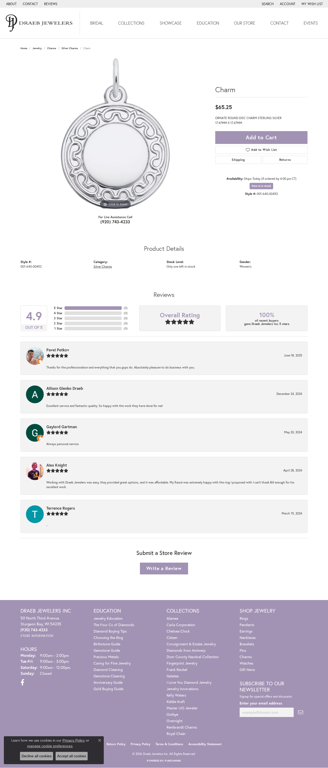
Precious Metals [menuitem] (106, 656)
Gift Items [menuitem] (247, 669)
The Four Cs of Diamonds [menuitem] (114, 624)
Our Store (244, 23)
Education (208, 23)
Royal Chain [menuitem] (176, 733)
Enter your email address (261, 703)
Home (23, 48)
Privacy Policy (140, 744)
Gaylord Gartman (61, 426)
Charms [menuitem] (246, 656)
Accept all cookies (71, 756)
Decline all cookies (37, 756)
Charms (51, 48)
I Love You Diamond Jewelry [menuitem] (189, 682)
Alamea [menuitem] (172, 618)
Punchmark (173, 760)
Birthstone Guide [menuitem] (107, 643)
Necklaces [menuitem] (248, 637)
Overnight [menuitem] (174, 720)
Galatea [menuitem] (173, 676)
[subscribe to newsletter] (301, 712)
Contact (279, 23)
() (126, 308)
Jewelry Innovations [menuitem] (183, 688)
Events (311, 23)
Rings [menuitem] (244, 618)
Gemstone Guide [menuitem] (107, 650)
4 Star (58, 313)
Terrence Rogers (60, 508)
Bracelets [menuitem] (247, 643)
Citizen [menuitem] (172, 637)
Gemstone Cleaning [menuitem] (109, 676)
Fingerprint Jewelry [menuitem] (182, 663)
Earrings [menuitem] (246, 631)
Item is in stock (261, 186)
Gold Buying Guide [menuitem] (108, 688)
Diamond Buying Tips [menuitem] (110, 631)
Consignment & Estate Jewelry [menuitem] (191, 643)
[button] (267, 4)
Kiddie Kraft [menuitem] (176, 701)
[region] (115, 134)
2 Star (58, 323)
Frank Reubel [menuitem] (177, 669)
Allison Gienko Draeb (64, 388)
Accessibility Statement (205, 744)
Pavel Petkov (57, 349)
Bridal (96, 23)
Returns (285, 160)
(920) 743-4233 (115, 221)
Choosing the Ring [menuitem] (108, 637)
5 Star (58, 308)
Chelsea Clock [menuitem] (178, 631)
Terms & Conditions (169, 744)
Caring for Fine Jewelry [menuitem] (112, 663)
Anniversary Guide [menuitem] (108, 682)
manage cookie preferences (50, 746)
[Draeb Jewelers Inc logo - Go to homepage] (40, 23)
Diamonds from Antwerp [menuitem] (186, 650)
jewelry (37, 48)
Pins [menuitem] (243, 650)
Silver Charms (69, 48)
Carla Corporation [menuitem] (181, 624)
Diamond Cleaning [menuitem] (108, 669)
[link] (11, 4)
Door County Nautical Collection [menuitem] (193, 656)
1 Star (58, 328)
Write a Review (163, 568)
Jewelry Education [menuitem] (108, 618)
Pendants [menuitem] (247, 624)
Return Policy (116, 744)
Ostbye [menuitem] (172, 714)
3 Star (58, 318)
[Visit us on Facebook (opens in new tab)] (22, 682)
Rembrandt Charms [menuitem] (182, 727)
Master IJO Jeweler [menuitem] (182, 708)
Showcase (171, 23)
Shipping (238, 160)
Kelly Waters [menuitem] (176, 695)
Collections (131, 23)
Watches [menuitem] (246, 663)
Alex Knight (56, 465)
